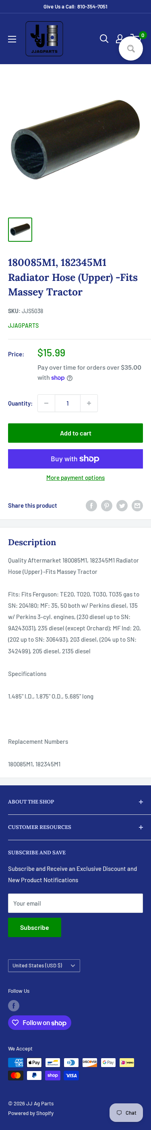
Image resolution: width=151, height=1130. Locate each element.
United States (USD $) (37, 965)
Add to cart (75, 433)
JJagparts (23, 325)
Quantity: (20, 403)
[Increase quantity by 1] (89, 403)
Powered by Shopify (31, 1113)
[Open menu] (12, 39)
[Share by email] (137, 505)
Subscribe (34, 927)
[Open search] (104, 38)
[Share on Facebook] (91, 505)
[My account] (120, 38)
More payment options (75, 477)
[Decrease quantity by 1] (46, 403)
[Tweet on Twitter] (122, 505)
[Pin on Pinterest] (106, 505)
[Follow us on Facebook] (13, 1005)
